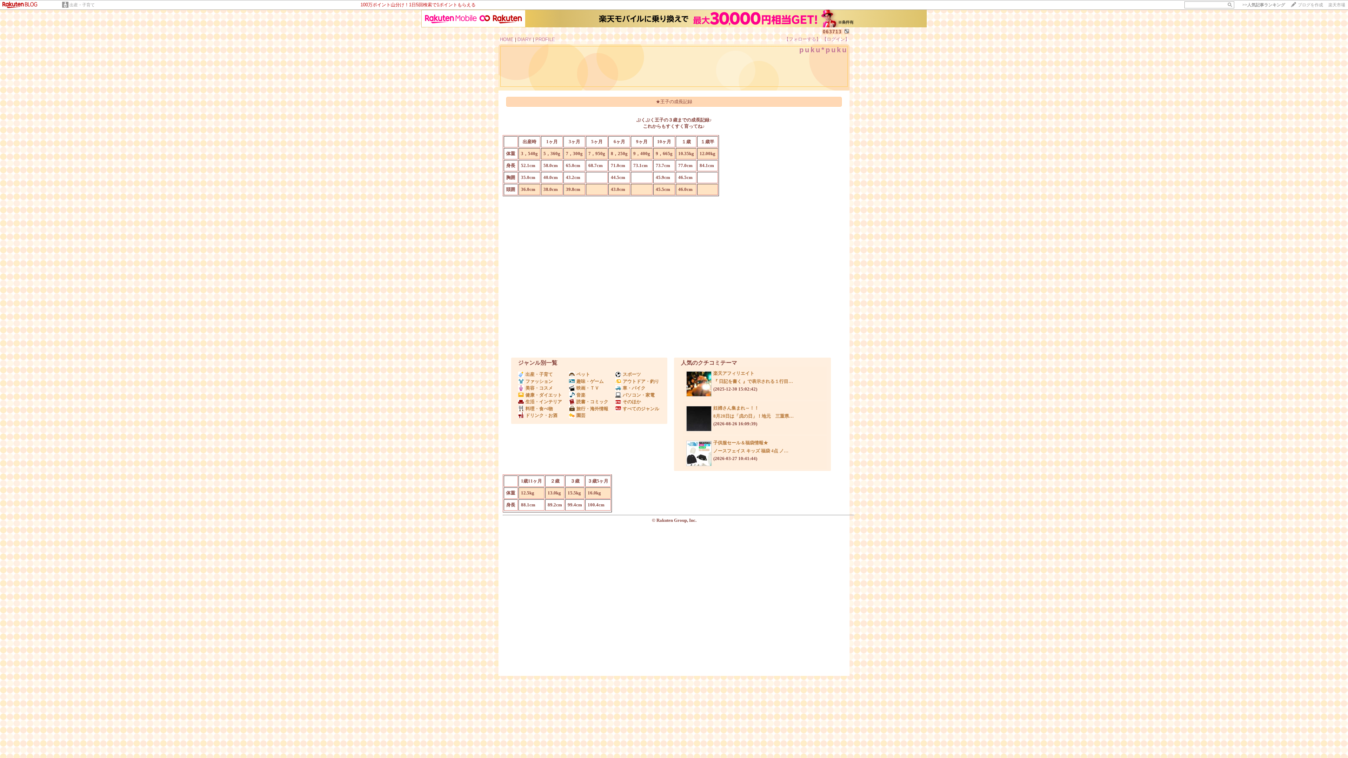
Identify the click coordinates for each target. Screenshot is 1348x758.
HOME (507, 39)
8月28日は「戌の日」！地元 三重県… (753, 416)
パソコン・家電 (639, 395)
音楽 (581, 395)
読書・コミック (592, 401)
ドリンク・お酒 (541, 415)
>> (1263, 4)
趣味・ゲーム (590, 381)
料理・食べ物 (539, 408)
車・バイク (634, 388)
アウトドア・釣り (641, 381)
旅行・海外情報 (592, 408)
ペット (583, 374)
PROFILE (545, 39)
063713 (832, 31)
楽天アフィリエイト (733, 373)
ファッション (539, 381)
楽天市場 (1336, 4)
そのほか (632, 401)
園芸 (581, 415)
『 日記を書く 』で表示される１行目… (753, 381)
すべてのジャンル (641, 408)
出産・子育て (82, 4)
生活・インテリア (544, 401)
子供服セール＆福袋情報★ (740, 442)
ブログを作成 (1310, 4)
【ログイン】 (836, 39)
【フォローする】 (802, 39)
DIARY (524, 39)
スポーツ (632, 374)
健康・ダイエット (544, 395)
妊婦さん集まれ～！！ (736, 408)
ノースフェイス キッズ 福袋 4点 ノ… (750, 450)
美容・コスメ (539, 388)
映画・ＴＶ (587, 388)
